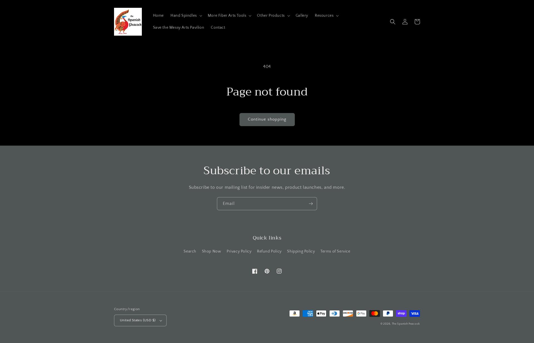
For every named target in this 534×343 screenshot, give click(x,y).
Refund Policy (269, 251)
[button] (185, 15)
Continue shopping (267, 119)
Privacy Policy (239, 251)
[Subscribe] (311, 203)
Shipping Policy (301, 251)
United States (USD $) (137, 320)
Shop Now (211, 251)
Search (190, 251)
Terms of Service (335, 251)
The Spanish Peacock (406, 323)
